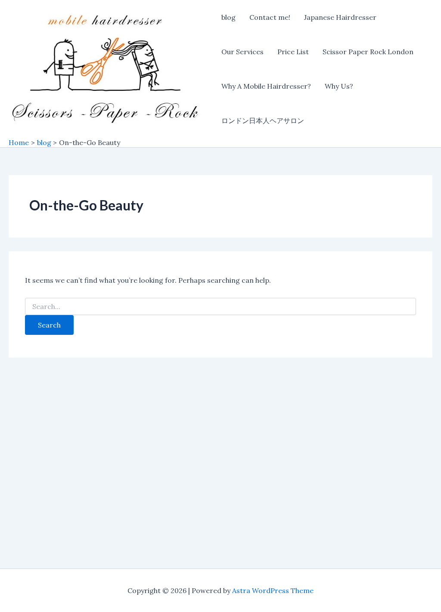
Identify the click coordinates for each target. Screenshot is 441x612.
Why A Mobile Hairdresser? (266, 86)
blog (228, 17)
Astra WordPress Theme (273, 590)
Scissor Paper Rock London (368, 51)
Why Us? (339, 86)
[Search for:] (220, 307)
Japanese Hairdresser (340, 17)
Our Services (242, 51)
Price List (293, 51)
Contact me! (269, 17)
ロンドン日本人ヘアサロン (262, 120)
